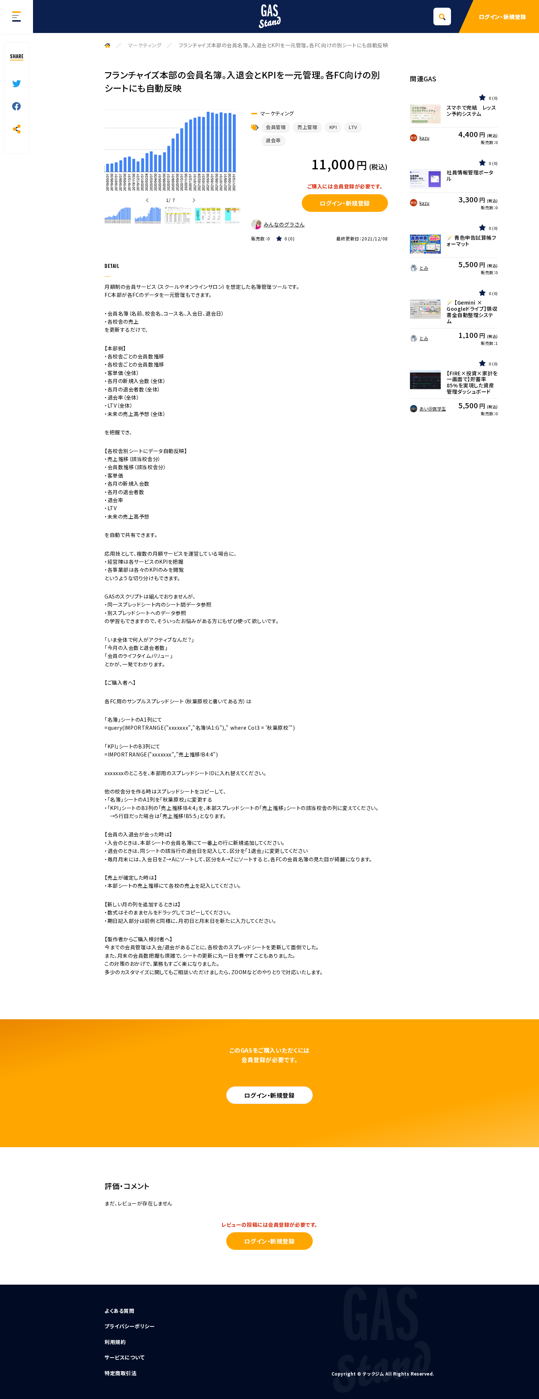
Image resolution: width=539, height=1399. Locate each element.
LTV (353, 127)
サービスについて (124, 1357)
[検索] (442, 16)
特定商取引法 (120, 1373)
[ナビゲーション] (16, 16)
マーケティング (145, 45)
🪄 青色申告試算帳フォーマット (471, 241)
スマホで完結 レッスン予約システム (471, 110)
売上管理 (307, 127)
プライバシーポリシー (129, 1326)
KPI (333, 127)
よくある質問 (119, 1310)
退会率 (273, 140)
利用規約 (115, 1341)
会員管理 (276, 127)
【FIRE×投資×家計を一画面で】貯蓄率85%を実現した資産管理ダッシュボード (472, 382)
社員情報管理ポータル (470, 175)
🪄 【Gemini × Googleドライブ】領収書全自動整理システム (472, 311)
